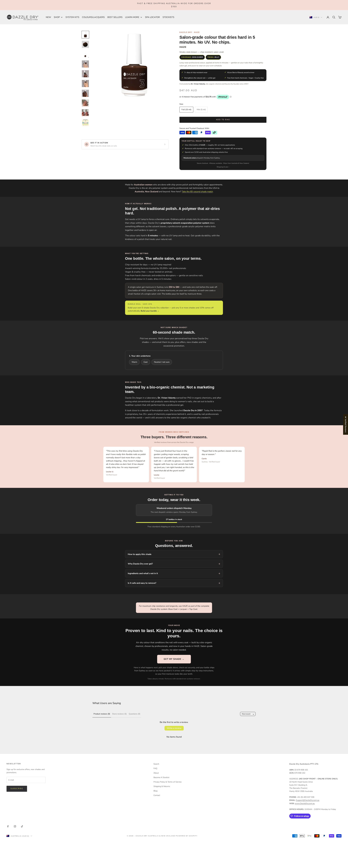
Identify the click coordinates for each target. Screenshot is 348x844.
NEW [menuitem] (48, 17)
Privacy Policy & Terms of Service (167, 782)
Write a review (174, 728)
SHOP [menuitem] (57, 17)
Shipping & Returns (161, 786)
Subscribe (16, 788)
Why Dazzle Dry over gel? (140, 563)
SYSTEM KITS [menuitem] (72, 17)
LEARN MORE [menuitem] (132, 17)
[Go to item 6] (85, 83)
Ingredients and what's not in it (143, 573)
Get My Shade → (174, 659)
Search (156, 764)
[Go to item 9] (85, 113)
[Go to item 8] (85, 103)
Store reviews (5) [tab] (119, 714)
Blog (155, 791)
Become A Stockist (161, 777)
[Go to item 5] (85, 74)
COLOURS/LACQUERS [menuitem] (93, 17)
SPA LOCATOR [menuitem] (152, 17)
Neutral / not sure (162, 362)
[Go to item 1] (85, 34)
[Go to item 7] (85, 93)
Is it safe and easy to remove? (142, 583)
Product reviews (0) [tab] (102, 714)
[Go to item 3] (85, 54)
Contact (156, 795)
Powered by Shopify (186, 836)
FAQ (155, 768)
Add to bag (223, 119)
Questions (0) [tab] (134, 714)
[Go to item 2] (85, 44)
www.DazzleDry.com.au (305, 803)
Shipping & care (222, 167)
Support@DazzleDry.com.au (307, 800)
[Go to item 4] (85, 64)
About (156, 773)
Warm (134, 362)
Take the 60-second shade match (197, 191)
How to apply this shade (139, 554)
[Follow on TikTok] (22, 826)
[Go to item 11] (85, 122)
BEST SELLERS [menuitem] (114, 17)
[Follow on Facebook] (8, 826)
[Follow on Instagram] (15, 826)
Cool (145, 362)
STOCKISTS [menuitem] (168, 17)
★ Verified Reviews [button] (345, 424)
